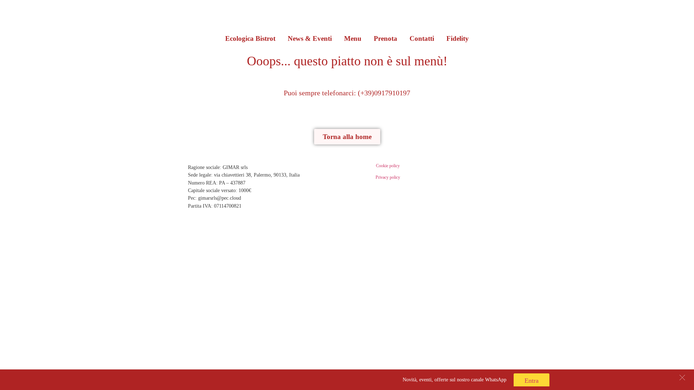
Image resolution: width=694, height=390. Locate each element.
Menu (352, 38)
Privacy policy (388, 177)
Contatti (422, 38)
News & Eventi (310, 38)
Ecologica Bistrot (250, 38)
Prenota (385, 38)
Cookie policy (388, 165)
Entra (531, 380)
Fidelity (457, 38)
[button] (682, 377)
